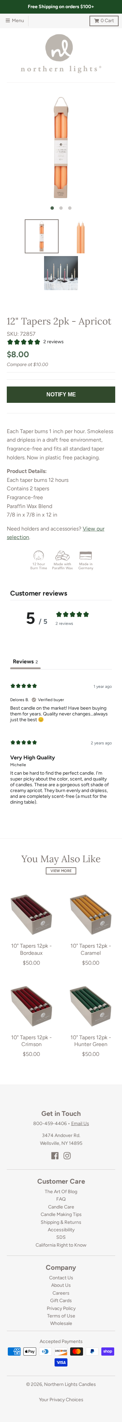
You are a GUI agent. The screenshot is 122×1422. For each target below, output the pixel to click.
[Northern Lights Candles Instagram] (67, 1156)
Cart (101, 19)
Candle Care (61, 1207)
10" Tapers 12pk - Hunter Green (90, 1041)
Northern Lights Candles (70, 1384)
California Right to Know (61, 1245)
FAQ (61, 1199)
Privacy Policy (61, 1308)
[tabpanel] (61, 743)
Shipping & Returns (61, 1222)
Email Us (80, 1123)
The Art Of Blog (61, 1192)
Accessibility (61, 1230)
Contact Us (61, 1278)
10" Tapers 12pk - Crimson (31, 1041)
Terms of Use (61, 1316)
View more (61, 871)
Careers (61, 1293)
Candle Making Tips (61, 1214)
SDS (61, 1237)
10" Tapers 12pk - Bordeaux (31, 949)
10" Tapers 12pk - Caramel (90, 949)
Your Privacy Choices (61, 1400)
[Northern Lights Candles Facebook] (55, 1156)
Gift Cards (61, 1301)
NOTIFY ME (61, 394)
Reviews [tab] (25, 661)
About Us (61, 1285)
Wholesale (61, 1323)
